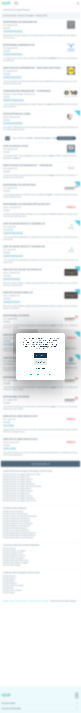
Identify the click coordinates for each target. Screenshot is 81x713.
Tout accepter (40, 355)
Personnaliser (40, 369)
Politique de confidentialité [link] (40, 374)
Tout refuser (40, 362)
